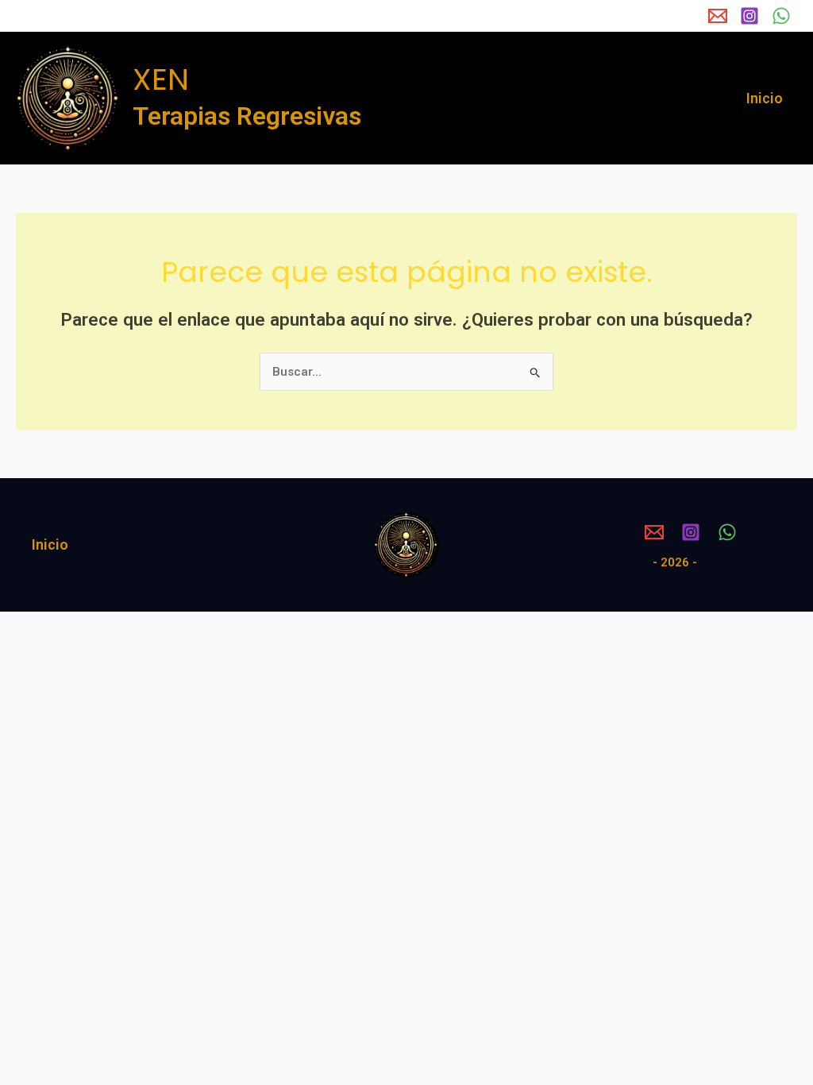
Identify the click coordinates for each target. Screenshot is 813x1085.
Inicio (764, 98)
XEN (161, 79)
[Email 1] (718, 16)
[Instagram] (749, 16)
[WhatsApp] (781, 16)
